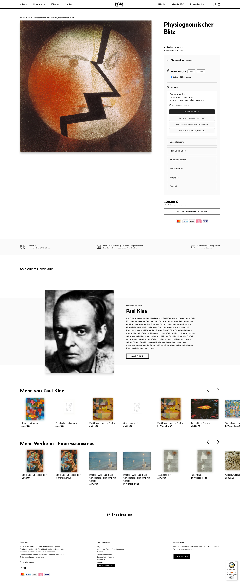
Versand (100, 552)
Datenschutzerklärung (105, 557)
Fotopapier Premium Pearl (192, 131)
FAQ (98, 547)
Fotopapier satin (192, 112)
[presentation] (206, 390)
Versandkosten (181, 205)
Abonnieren (181, 557)
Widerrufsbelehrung (104, 554)
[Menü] (236, 562)
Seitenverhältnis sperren (182, 77)
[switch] (231, 577)
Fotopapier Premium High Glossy (192, 125)
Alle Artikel (25, 17)
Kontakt (100, 562)
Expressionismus (41, 17)
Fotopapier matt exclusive (192, 118)
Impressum (101, 560)
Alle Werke (138, 356)
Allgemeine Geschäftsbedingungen (110, 549)
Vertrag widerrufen (105, 565)
